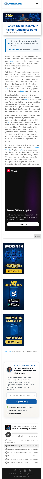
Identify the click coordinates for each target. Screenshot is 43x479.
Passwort (12, 61)
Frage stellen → (21, 402)
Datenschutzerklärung (21, 476)
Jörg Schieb (11, 32)
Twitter (21, 150)
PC (9, 122)
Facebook (35, 148)
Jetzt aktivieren (13, 50)
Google (8, 150)
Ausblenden (35, 49)
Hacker (26, 100)
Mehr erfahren (25, 50)
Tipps (24, 32)
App (6, 88)
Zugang (23, 91)
